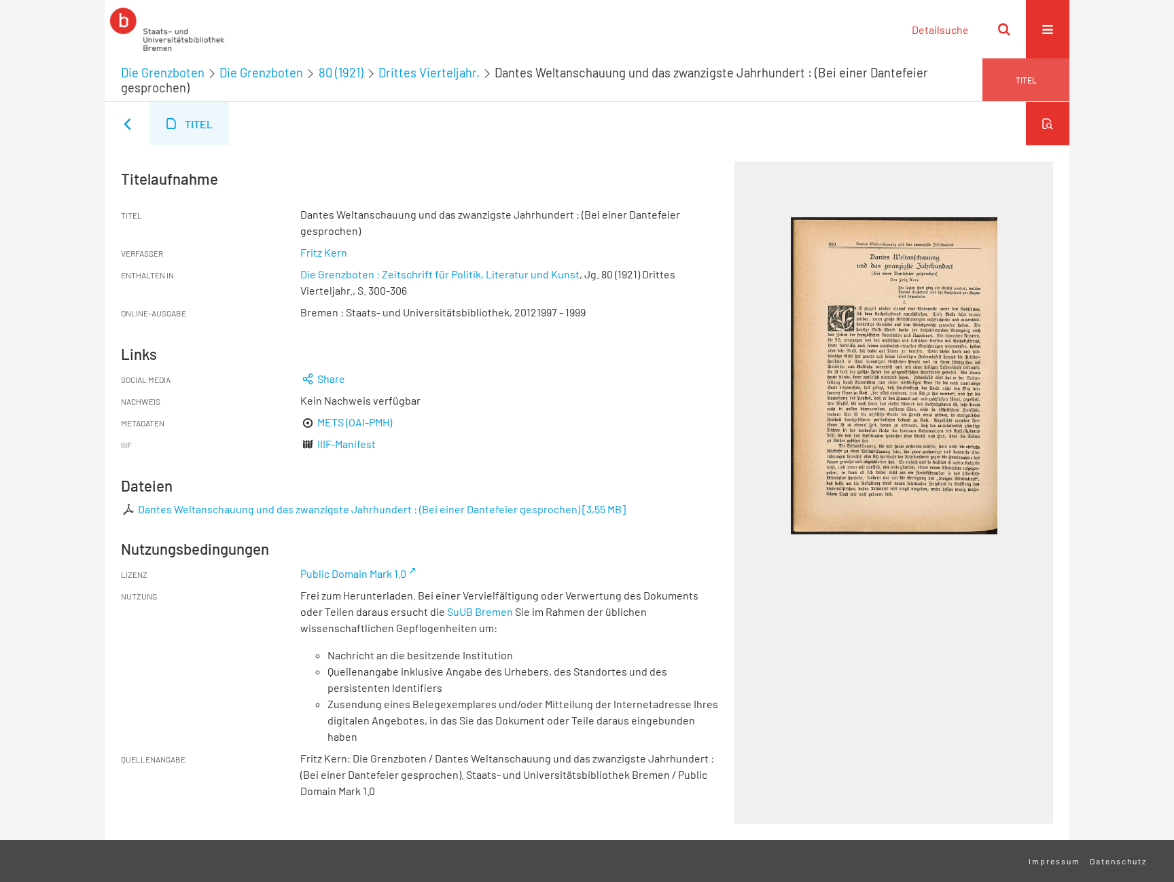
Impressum (1054, 861)
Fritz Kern (323, 252)
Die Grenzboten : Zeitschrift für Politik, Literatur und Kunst (440, 274)
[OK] (1004, 29)
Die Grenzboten (162, 72)
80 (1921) (341, 72)
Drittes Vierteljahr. (429, 72)
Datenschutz (1118, 861)
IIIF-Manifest (346, 443)
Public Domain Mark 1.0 (353, 573)
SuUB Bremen (480, 611)
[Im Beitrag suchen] (1047, 123)
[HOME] (167, 29)
